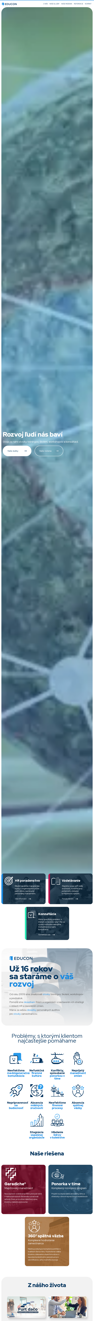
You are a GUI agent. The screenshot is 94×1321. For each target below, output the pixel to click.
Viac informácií (20, 899)
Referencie (78, 4)
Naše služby (54, 4)
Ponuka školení (67, 899)
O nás (45, 4)
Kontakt (88, 4)
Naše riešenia (66, 4)
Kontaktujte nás (44, 935)
